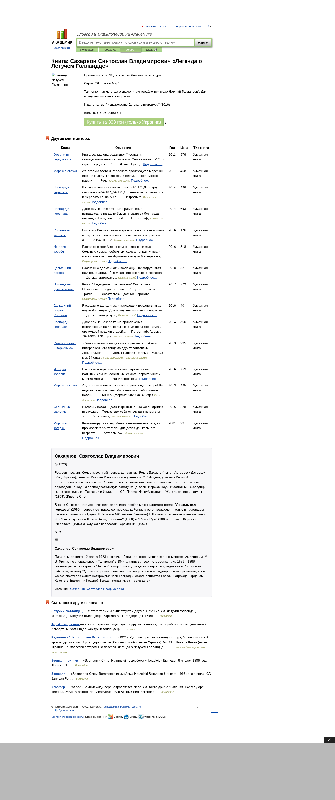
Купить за (124, 122)
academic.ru (62, 48)
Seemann (58, 673)
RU (206, 26)
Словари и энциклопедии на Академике (114, 34)
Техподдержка (110, 706)
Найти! (203, 42)
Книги (130, 49)
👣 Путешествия (64, 710)
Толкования (87, 49)
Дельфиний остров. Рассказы (62, 310)
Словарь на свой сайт (186, 26)
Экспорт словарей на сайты (67, 716)
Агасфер (58, 687)
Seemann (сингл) (64, 660)
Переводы (109, 49)
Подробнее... (152, 164)
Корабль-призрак (65, 624)
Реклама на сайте (130, 706)
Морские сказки (65, 171)
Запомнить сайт (155, 26)
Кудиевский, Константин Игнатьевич (81, 637)
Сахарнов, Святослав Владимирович (97, 589)
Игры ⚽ (151, 49)
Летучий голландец (67, 611)
